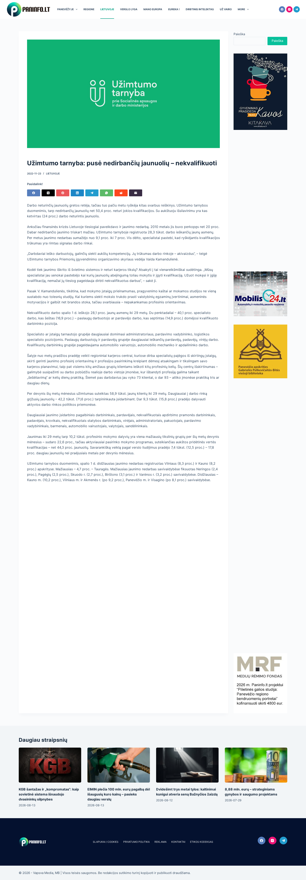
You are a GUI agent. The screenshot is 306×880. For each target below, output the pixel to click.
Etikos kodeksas (201, 841)
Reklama (160, 841)
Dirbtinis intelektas (200, 9)
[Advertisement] (260, 200)
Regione (88, 9)
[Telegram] (297, 9)
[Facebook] (282, 9)
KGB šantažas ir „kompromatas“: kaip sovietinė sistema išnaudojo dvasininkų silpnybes (49, 794)
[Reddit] (121, 192)
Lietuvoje (107, 9)
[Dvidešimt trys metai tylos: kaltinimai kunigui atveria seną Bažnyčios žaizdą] (187, 765)
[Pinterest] (62, 192)
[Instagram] (289, 9)
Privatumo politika (136, 841)
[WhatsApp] (106, 192)
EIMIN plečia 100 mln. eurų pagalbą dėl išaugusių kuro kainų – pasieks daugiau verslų (118, 794)
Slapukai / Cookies (105, 841)
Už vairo (226, 9)
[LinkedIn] (77, 192)
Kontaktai (178, 841)
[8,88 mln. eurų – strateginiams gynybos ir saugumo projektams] (256, 765)
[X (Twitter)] (48, 192)
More (241, 9)
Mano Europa (152, 9)
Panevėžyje (65, 9)
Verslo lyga (128, 9)
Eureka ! (174, 9)
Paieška (239, 34)
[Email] (135, 192)
